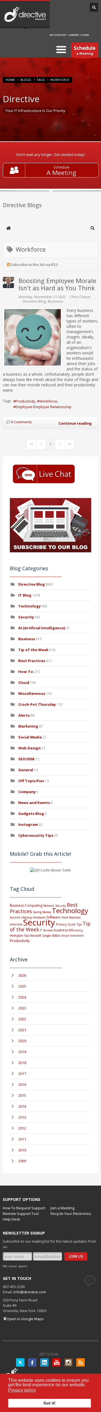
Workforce (48, 401)
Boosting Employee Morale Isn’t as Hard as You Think (57, 284)
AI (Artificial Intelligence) (41, 627)
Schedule (62, 167)
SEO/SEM (26, 758)
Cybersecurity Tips (35, 835)
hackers (16, 917)
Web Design (29, 748)
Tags (40, 80)
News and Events (34, 802)
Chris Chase (80, 296)
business (61, 930)
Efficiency (76, 930)
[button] (92, 228)
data (55, 935)
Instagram (28, 824)
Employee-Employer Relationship (43, 406)
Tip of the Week (33, 649)
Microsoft (35, 936)
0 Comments (21, 421)
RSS (80, 1362)
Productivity (25, 401)
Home (10, 80)
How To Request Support (24, 1207)
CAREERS (73, 35)
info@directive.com (29, 1291)
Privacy (61, 924)
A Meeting (61, 172)
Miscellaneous (31, 693)
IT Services (46, 930)
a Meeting (84, 50)
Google (46, 936)
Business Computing (26, 905)
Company (27, 791)
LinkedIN (44, 1362)
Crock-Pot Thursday (37, 704)
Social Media (30, 737)
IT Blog (24, 595)
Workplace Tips (19, 936)
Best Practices (31, 660)
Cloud (23, 682)
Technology (29, 606)
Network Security (54, 906)
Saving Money (42, 912)
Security (26, 616)
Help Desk (11, 1219)
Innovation (77, 936)
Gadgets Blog (31, 813)
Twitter (20, 1362)
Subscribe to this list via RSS (34, 264)
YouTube (56, 1362)
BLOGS (25, 80)
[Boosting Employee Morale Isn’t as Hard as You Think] (32, 337)
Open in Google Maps (25, 1318)
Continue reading (75, 423)
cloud (64, 935)
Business (55, 301)
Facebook (32, 1362)
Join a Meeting (62, 1207)
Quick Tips (75, 924)
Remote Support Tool (21, 1213)
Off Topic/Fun (31, 780)
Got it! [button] (49, 1403)
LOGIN (85, 35)
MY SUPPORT (58, 35)
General (25, 769)
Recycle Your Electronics (70, 1213)
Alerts (24, 715)
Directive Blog (34, 301)
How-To (25, 671)
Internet (16, 924)
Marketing (28, 726)
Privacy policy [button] (22, 1390)
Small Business (71, 917)
